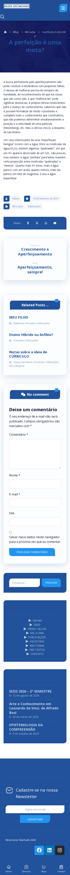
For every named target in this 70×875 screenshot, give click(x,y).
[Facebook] (39, 850)
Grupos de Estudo (23, 362)
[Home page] (5, 32)
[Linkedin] (49, 850)
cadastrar (35, 819)
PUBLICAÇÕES (37, 637)
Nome (14, 475)
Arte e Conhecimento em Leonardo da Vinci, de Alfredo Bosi (34, 708)
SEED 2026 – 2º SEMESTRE (30, 691)
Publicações (34, 206)
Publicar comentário (32, 552)
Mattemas (19, 323)
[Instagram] (59, 850)
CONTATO (37, 654)
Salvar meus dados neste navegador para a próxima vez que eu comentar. (35, 539)
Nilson (16, 198)
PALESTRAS (37, 641)
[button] (28, 223)
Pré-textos (30, 323)
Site (11, 513)
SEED (37, 624)
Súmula (37, 620)
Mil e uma (18, 206)
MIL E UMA (37, 633)
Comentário (18, 434)
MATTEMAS (37, 645)
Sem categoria (16, 365)
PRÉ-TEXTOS (37, 649)
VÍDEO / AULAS (37, 629)
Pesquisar (51, 582)
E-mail (14, 494)
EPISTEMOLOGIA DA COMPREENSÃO (26, 727)
